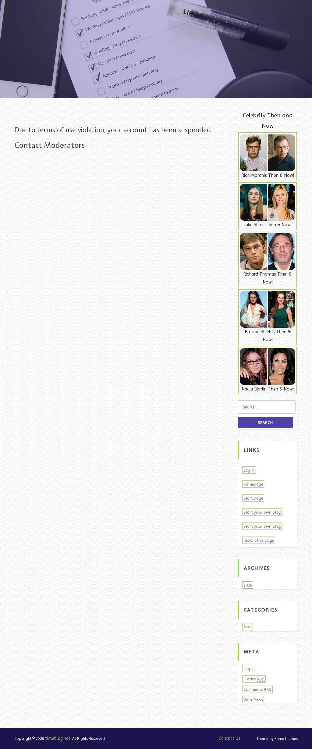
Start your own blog (262, 512)
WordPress (253, 699)
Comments (257, 689)
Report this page (258, 540)
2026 (247, 585)
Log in (249, 470)
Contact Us (229, 738)
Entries (253, 678)
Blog (247, 626)
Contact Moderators (49, 145)
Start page (253, 498)
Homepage (253, 484)
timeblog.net (57, 738)
